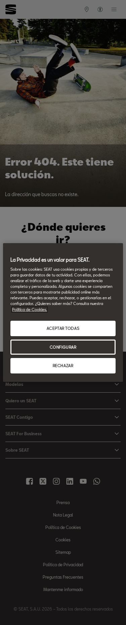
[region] (63, 312)
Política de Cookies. (29, 309)
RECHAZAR (63, 366)
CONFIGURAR (63, 347)
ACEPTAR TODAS (63, 328)
